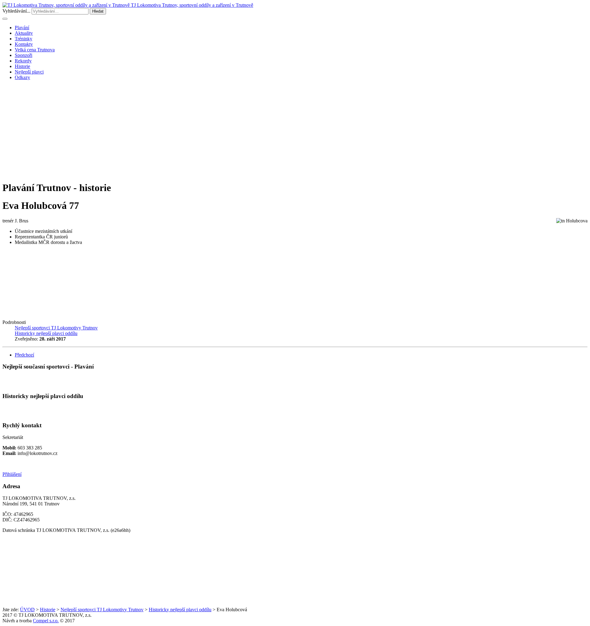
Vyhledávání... (16, 11)
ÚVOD (27, 609)
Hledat (98, 11)
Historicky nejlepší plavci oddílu (180, 609)
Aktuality (24, 33)
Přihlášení (12, 474)
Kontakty (24, 44)
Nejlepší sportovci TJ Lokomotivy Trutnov (102, 609)
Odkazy (22, 77)
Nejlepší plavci (29, 71)
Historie (22, 66)
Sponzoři (23, 55)
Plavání (22, 27)
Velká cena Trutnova (35, 49)
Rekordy (23, 60)
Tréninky (23, 38)
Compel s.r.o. (46, 620)
